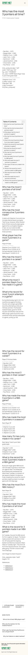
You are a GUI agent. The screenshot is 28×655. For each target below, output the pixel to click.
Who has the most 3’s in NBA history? (13, 173)
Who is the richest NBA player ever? (14, 619)
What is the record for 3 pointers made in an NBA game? (14, 181)
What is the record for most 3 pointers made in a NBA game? (13, 169)
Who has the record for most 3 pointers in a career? (12, 149)
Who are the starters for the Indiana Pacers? (11, 624)
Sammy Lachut (10, 18)
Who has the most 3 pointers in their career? (13, 153)
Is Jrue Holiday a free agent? (20, 606)
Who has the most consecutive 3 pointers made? (13, 129)
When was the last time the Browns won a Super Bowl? (13, 630)
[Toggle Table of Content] (22, 122)
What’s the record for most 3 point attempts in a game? (14, 145)
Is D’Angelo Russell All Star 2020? (8, 606)
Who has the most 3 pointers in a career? (13, 137)
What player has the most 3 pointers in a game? (12, 133)
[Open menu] (25, 3)
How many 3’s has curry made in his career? (14, 165)
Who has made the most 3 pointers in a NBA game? (14, 157)
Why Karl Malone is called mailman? (14, 636)
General (17, 18)
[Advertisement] (14, 35)
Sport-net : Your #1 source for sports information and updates (13, 644)
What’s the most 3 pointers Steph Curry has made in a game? (13, 141)
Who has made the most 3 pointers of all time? (12, 177)
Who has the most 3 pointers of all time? (13, 125)
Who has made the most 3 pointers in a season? (12, 161)
